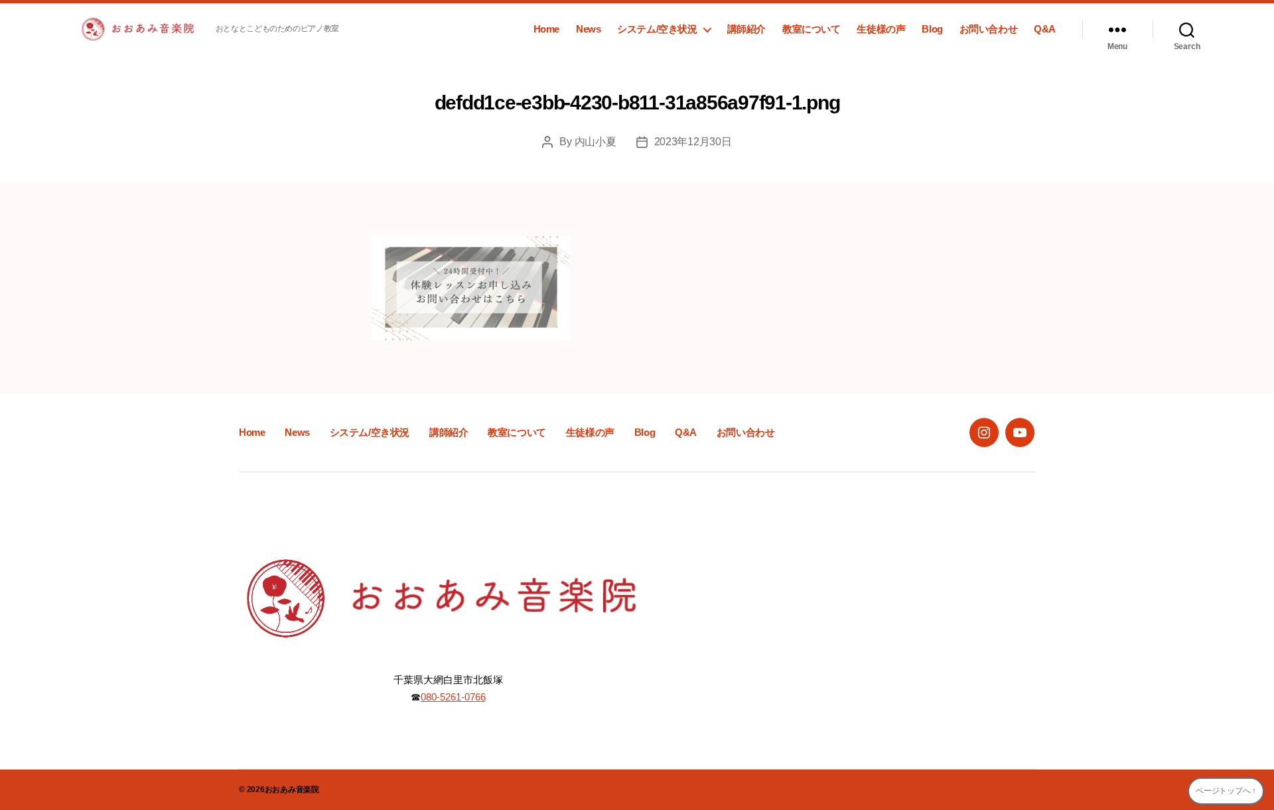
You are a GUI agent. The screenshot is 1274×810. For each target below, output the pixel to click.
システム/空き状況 (657, 28)
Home (546, 28)
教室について (811, 28)
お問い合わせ (988, 28)
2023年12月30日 (693, 141)
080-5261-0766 (453, 697)
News (588, 28)
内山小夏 (595, 141)
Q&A (1045, 28)
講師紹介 (746, 28)
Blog (932, 28)
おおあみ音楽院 (292, 789)
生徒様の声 (881, 28)
